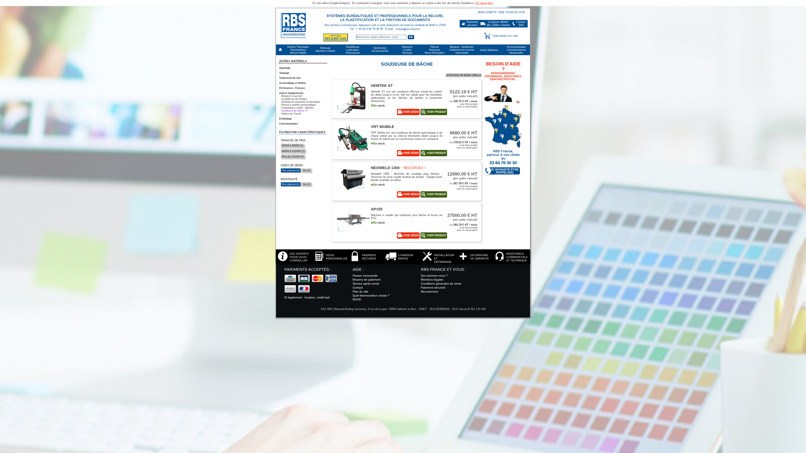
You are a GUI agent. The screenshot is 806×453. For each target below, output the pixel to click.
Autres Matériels (293, 61)
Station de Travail (291, 113)
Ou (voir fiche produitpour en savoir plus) (463, 104)
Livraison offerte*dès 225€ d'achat (498, 24)
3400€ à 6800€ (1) (292, 145)
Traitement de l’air (290, 78)
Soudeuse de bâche (293, 110)
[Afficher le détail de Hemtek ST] (353, 112)
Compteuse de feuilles (294, 99)
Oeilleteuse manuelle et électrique (300, 101)
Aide (501, 12)
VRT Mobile (382, 126)
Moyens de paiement (367, 279)
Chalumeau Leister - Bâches (297, 107)
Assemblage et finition (292, 83)
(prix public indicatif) (463, 93)
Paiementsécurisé (472, 24)
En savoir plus (484, 3)
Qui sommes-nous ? (434, 275)
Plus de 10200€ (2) (293, 156)
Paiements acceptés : (307, 269)
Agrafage (284, 67)
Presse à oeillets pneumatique (298, 104)
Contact (358, 287)
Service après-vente (366, 283)
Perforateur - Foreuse (292, 88)
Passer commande (365, 275)
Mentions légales (432, 279)
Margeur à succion (291, 96)
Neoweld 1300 (385, 167)
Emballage (285, 118)
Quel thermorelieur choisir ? (371, 295)
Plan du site (515, 12)
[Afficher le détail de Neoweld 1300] (353, 194)
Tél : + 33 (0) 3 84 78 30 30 (367, 28)
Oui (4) (306, 170)
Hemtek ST (382, 85)
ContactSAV (521, 24)
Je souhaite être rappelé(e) (505, 171)
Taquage (284, 73)
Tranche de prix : (294, 140)
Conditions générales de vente (441, 283)
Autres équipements (291, 93)
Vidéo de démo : (293, 165)
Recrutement (429, 291)
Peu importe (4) (291, 170)
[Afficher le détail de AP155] (353, 235)
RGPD (357, 299)
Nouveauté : (290, 179)
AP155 (376, 209)
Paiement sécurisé (433, 287)
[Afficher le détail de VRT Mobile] (353, 153)
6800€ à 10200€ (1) (293, 151)
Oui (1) (306, 184)
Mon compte (487, 12)
